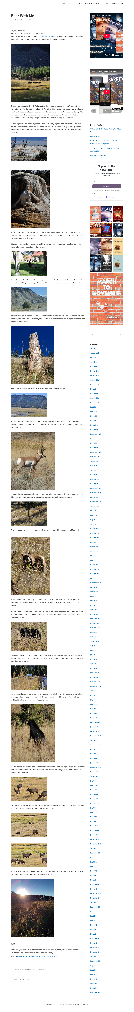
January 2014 (94, 794)
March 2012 (94, 880)
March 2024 (94, 389)
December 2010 (95, 948)
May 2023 (93, 416)
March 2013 (94, 826)
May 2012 (93, 871)
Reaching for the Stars (98, 156)
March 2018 (94, 614)
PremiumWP (68, 1004)
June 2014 (93, 785)
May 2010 (93, 979)
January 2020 (94, 538)
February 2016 (95, 722)
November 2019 (95, 542)
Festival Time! (95, 136)
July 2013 (93, 808)
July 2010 (93, 970)
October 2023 (94, 398)
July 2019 (93, 556)
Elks (24, 956)
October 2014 (94, 772)
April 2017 (93, 664)
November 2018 (95, 583)
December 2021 (95, 452)
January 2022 (94, 448)
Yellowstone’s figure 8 (48, 36)
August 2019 (94, 551)
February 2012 (95, 885)
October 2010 (94, 957)
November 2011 (95, 898)
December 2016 (95, 682)
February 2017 (95, 673)
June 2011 (93, 921)
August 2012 (94, 857)
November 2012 (95, 844)
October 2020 (94, 497)
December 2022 (95, 434)
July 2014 (93, 781)
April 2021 (93, 470)
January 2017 (94, 677)
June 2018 (93, 601)
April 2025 (93, 362)
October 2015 (94, 740)
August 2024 (94, 384)
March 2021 (94, 475)
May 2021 (93, 466)
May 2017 (93, 659)
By (15, 20)
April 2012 (93, 876)
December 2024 (95, 375)
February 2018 (95, 619)
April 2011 (93, 930)
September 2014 (95, 776)
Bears (21, 956)
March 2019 (94, 565)
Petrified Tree (45, 956)
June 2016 (93, 704)
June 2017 (93, 655)
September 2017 (95, 641)
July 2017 (93, 650)
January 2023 (94, 430)
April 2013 (93, 821)
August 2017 (94, 646)
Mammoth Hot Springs (33, 956)
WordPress (84, 1004)
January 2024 (94, 393)
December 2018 (95, 578)
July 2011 (93, 916)
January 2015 (94, 763)
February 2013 (95, 830)
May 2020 (93, 520)
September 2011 (95, 907)
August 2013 (94, 803)
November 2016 (95, 686)
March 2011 (94, 934)
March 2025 (94, 366)
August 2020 (94, 506)
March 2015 (94, 758)
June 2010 (93, 975)
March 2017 (94, 668)
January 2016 (94, 727)
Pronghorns (53, 956)
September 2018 (95, 592)
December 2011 (95, 894)
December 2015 (95, 731)
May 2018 (93, 605)
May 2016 (93, 709)
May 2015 (93, 754)
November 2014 (95, 767)
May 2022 (93, 443)
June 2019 (93, 560)
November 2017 (95, 632)
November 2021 (95, 457)
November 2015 (95, 736)
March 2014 (94, 790)
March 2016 (94, 718)
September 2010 (95, 961)
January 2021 (94, 484)
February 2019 (95, 569)
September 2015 (95, 745)
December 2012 (95, 839)
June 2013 (93, 812)
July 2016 (93, 700)
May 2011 (93, 925)
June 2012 (93, 866)
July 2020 (93, 511)
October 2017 (94, 637)
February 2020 (95, 533)
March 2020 (94, 529)
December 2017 (95, 628)
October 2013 (94, 799)
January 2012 (94, 889)
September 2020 (95, 502)
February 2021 (95, 479)
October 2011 (94, 903)
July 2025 (93, 357)
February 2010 (95, 993)
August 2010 (94, 966)
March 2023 (94, 425)
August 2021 (94, 461)
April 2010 (93, 984)
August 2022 (94, 439)
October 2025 (94, 348)
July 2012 (93, 862)
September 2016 (95, 691)
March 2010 (94, 988)
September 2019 (95, 547)
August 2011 (94, 912)
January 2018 (94, 623)
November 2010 (95, 952)
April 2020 (93, 524)
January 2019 (94, 574)
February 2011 (95, 939)
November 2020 (95, 493)
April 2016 (93, 713)
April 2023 (93, 421)
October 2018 (94, 587)
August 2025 (94, 353)
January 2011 (94, 943)
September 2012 (95, 853)
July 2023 (93, 407)
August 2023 (94, 402)
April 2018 (93, 610)
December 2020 (95, 488)
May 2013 (93, 817)
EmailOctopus (110, 197)
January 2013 (94, 835)
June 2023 (93, 411)
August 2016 (94, 695)
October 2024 (94, 380)
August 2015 (94, 749)
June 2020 (93, 515)
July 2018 (93, 596)
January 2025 (94, 371)
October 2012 (94, 848)
